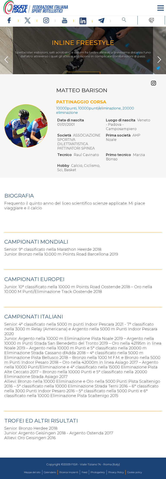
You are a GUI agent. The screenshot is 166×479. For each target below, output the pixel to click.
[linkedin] (83, 21)
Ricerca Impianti (68, 472)
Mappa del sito (32, 472)
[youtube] (64, 21)
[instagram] (46, 21)
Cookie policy (134, 472)
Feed (84, 472)
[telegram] (101, 21)
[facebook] (9, 21)
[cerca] (124, 20)
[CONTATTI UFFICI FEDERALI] (151, 20)
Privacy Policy (116, 472)
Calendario (50, 472)
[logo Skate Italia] (35, 13)
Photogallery (98, 472)
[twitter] (27, 21)
